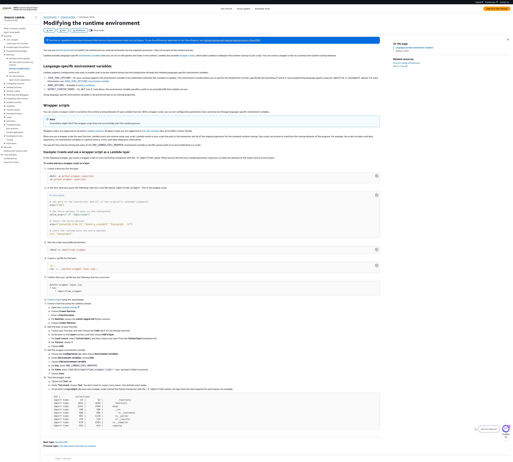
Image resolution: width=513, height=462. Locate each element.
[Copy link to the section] (41, 66)
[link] (86, 17)
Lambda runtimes (95, 131)
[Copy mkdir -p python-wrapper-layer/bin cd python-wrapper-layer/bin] (376, 176)
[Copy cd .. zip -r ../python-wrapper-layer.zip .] (376, 265)
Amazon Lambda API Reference (406, 63)
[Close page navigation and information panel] (508, 39)
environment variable (87, 81)
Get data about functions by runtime (77, 446)
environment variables (90, 55)
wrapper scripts (187, 55)
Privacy (58, 458)
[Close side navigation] (36, 17)
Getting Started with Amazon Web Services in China (229, 40)
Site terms (67, 458)
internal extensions (65, 50)
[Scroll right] (272, 9)
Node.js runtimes (86, 85)
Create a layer (54, 299)
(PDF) (257, 40)
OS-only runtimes (150, 131)
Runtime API (61, 442)
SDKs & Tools (399, 66)
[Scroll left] (219, 9)
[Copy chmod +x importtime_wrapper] (376, 249)
